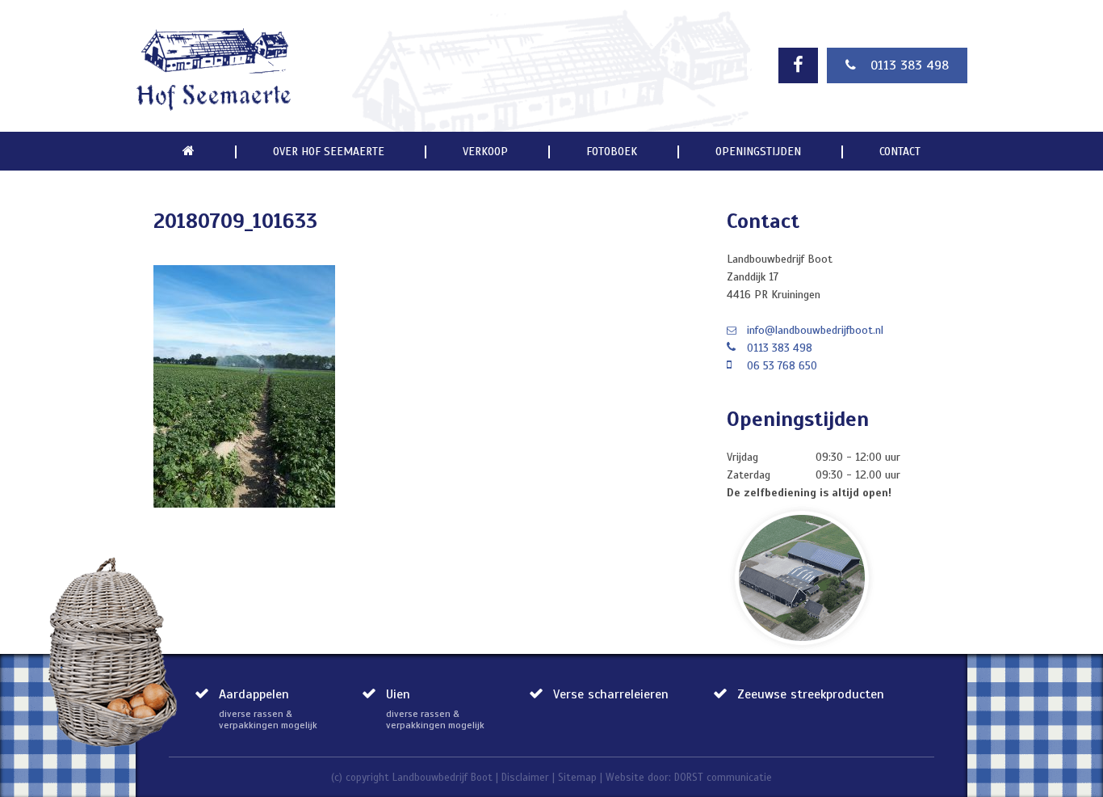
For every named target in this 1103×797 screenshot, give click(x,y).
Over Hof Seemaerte (328, 151)
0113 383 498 (909, 65)
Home (188, 151)
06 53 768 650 (782, 366)
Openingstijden (758, 151)
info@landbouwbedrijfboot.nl (815, 330)
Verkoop (485, 151)
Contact (900, 151)
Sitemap (577, 777)
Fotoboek (611, 151)
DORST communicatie (723, 777)
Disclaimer (525, 777)
